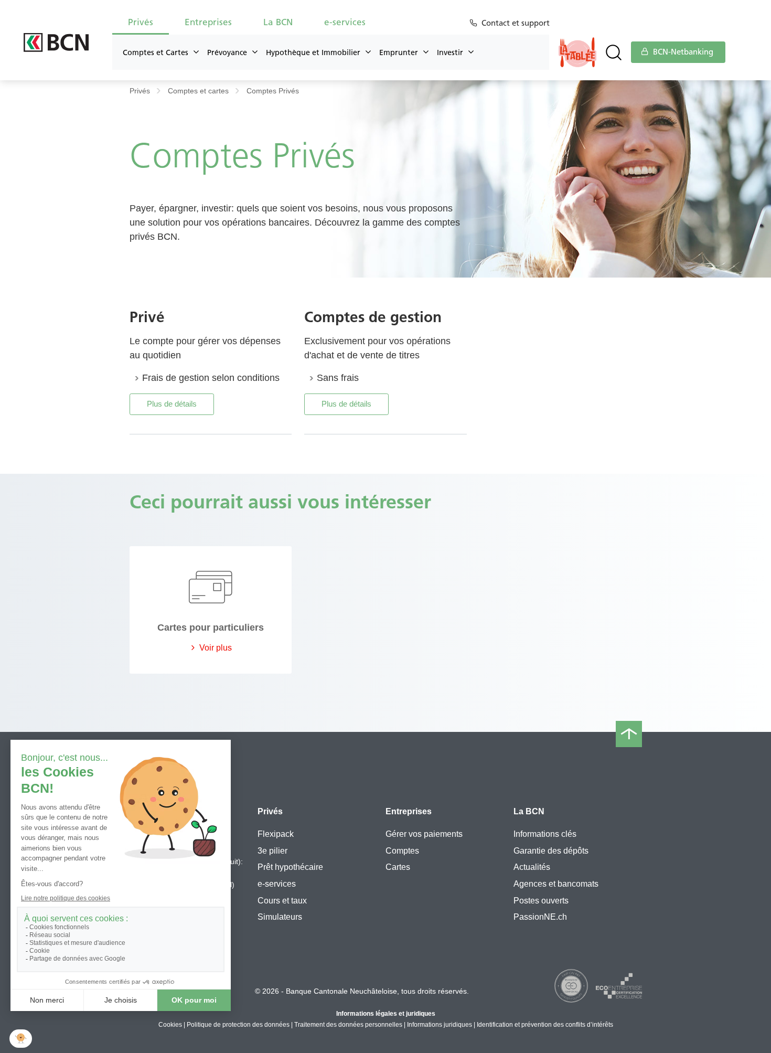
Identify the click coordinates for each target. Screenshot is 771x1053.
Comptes (402, 850)
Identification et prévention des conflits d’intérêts (545, 1024)
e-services (277, 883)
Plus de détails (172, 403)
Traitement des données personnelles (348, 1024)
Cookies (170, 1024)
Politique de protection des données (238, 1024)
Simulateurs (280, 916)
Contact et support (515, 23)
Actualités (531, 867)
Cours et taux (282, 900)
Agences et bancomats (555, 883)
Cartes (397, 867)
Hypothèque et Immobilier (313, 52)
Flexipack (276, 833)
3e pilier (272, 850)
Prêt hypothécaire (290, 867)
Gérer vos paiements (424, 833)
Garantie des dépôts (550, 850)
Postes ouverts (541, 900)
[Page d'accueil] (56, 42)
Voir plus (214, 647)
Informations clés (544, 833)
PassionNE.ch (540, 916)
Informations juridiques (439, 1024)
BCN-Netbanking (682, 52)
